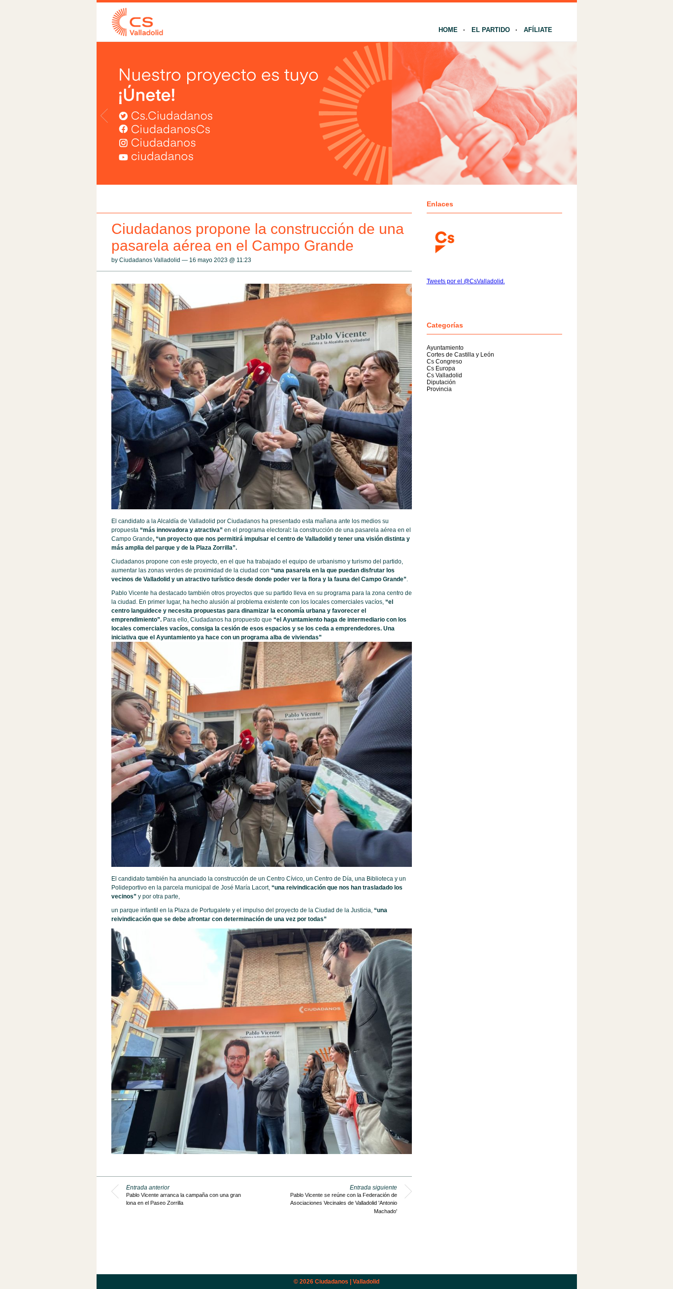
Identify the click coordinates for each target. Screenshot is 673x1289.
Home (448, 29)
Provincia (439, 389)
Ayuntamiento (445, 347)
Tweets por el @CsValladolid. (466, 281)
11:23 (243, 260)
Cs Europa (441, 368)
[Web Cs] (444, 241)
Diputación (441, 382)
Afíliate (538, 29)
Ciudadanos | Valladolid (347, 1281)
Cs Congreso (444, 361)
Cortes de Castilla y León (460, 354)
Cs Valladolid (444, 375)
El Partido (490, 29)
